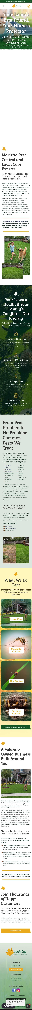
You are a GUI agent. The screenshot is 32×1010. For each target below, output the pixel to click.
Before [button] (6, 539)
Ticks (6, 467)
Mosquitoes (8, 471)
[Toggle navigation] (4, 6)
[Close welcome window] (24, 1000)
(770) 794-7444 (9, 221)
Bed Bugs (8, 469)
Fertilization (8, 526)
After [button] (26, 539)
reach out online (21, 221)
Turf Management (10, 528)
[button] (28, 1006)
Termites (7, 465)
